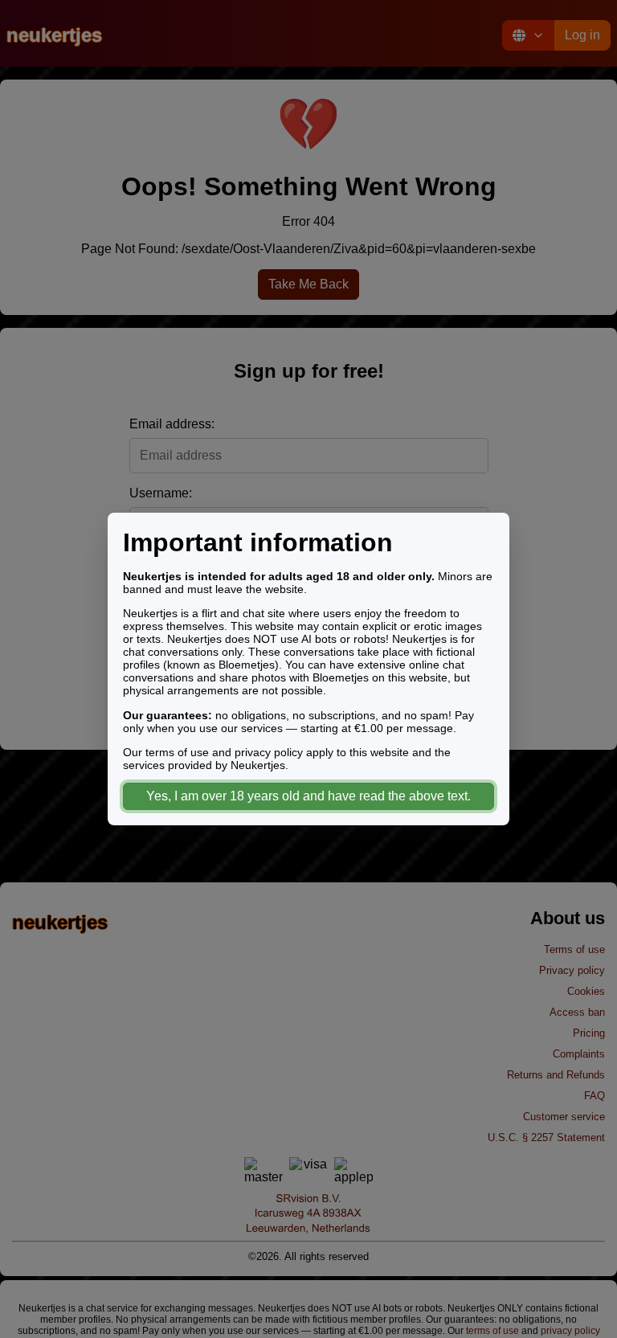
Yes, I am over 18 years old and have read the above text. (308, 796)
